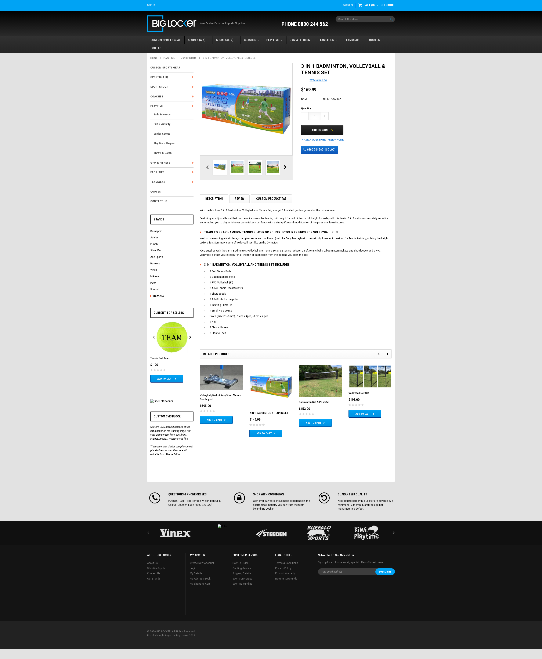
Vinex (153, 269)
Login (193, 568)
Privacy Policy (283, 568)
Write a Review (318, 80)
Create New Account (202, 563)
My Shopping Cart (200, 583)
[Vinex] (175, 533)
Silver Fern (156, 250)
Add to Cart (165, 378)
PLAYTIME (272, 40)
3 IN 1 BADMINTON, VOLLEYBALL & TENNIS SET (230, 57)
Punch (154, 244)
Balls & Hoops (162, 114)
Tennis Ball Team (160, 358)
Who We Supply (156, 568)
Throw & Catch (162, 153)
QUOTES (374, 40)
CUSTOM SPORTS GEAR (166, 40)
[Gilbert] (223, 526)
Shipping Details (241, 573)
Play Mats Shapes (164, 143)
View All (158, 295)
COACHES (250, 40)
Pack (153, 282)
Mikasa (154, 276)
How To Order (240, 563)
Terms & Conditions (286, 563)
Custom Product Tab (271, 198)
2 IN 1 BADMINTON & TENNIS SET (268, 413)
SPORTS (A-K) (197, 40)
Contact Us (153, 573)
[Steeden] (271, 533)
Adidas (154, 237)
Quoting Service (241, 568)
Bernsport (156, 231)
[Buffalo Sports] (319, 533)
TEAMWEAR (351, 40)
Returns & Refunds (286, 578)
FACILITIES (327, 40)
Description (214, 198)
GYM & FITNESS (300, 40)
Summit (154, 289)
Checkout (388, 5)
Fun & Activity (161, 124)
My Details (196, 573)
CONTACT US (159, 48)
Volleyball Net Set (358, 393)
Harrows (155, 263)
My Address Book (200, 578)
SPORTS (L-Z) (225, 40)
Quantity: (306, 108)
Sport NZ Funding (242, 583)
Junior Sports (188, 57)
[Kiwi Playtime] (367, 533)
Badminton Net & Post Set (314, 402)
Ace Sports (156, 257)
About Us (152, 563)
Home (153, 57)
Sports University (242, 578)
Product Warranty (285, 573)
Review (239, 198)
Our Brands (153, 578)
